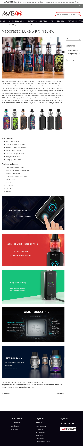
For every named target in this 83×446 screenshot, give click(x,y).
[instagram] (69, 423)
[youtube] (73, 423)
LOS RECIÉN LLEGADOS (16, 21)
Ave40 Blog (12, 25)
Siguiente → (60, 393)
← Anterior (6, 393)
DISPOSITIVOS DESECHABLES (37, 21)
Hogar (4, 25)
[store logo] (12, 13)
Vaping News (71, 54)
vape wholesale (20, 387)
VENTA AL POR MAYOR (75, 21)
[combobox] (68, 14)
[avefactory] (68, 430)
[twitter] (65, 423)
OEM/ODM (60, 21)
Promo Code (71, 51)
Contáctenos (15, 426)
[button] (78, 6)
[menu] (41, 21)
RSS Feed (73, 60)
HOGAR (2, 21)
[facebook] (61, 423)
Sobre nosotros (16, 423)
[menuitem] (3, 21)
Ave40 (10, 387)
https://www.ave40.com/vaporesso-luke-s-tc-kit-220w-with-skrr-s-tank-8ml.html (30, 385)
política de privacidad (43, 442)
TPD (52, 21)
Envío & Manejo (41, 426)
